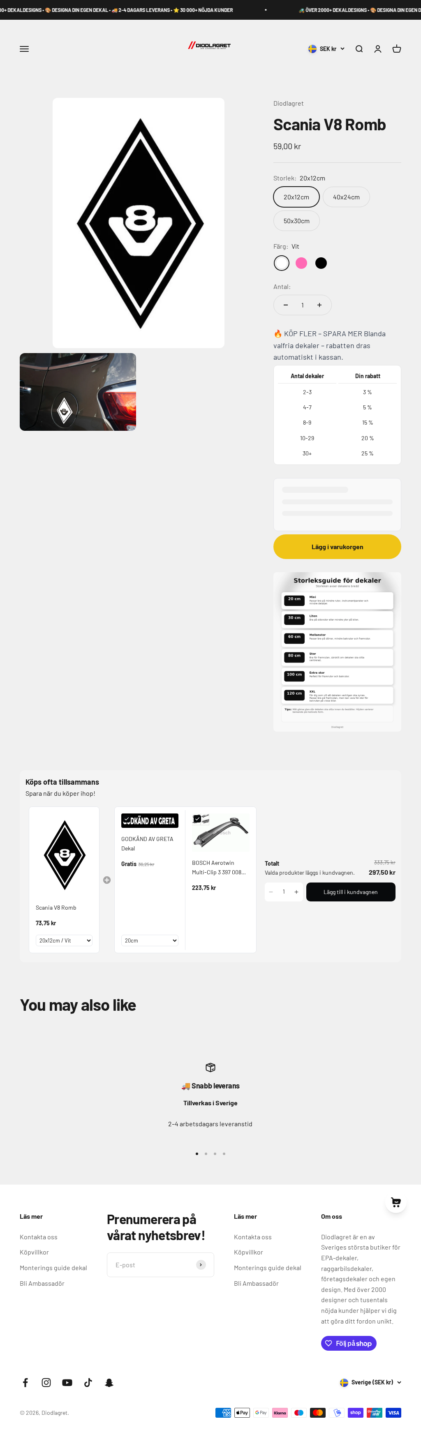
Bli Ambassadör (42, 1283)
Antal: (282, 286)
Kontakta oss (39, 1237)
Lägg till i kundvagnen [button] (351, 891)
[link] (64, 854)
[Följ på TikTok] (88, 1382)
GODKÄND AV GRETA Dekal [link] (147, 843)
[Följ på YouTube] (67, 1382)
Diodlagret (288, 103)
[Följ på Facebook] (25, 1382)
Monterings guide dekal (53, 1267)
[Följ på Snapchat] (109, 1382)
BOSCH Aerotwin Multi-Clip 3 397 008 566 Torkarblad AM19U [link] (219, 868)
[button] (271, 892)
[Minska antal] (286, 305)
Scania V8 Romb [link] (56, 907)
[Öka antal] (319, 305)
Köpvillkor (34, 1252)
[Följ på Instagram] (46, 1382)
